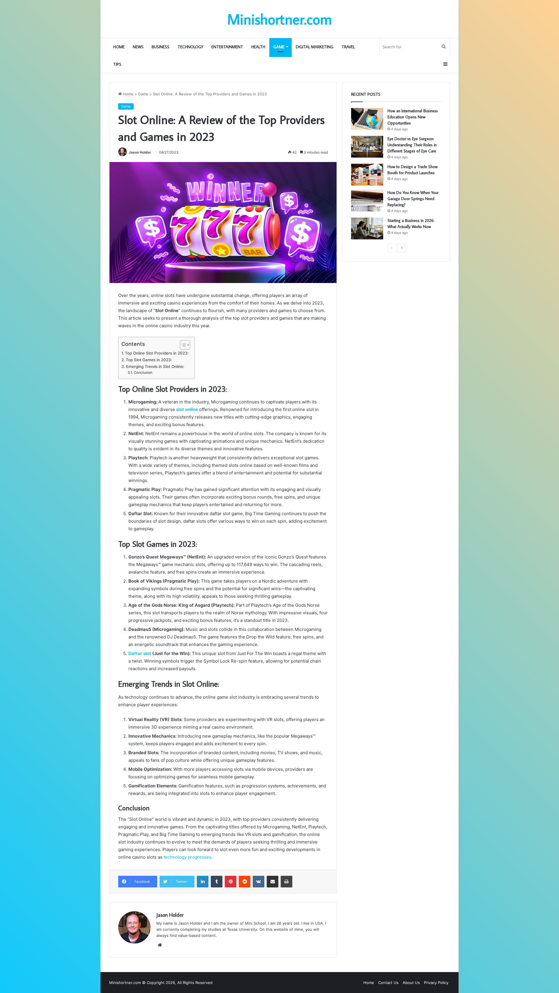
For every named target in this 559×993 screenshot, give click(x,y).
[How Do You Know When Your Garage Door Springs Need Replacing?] (367, 200)
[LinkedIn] (202, 881)
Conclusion (143, 372)
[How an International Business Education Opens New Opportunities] (367, 119)
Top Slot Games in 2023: (149, 359)
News (138, 46)
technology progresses (186, 857)
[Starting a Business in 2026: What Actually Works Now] (367, 228)
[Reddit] (244, 881)
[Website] (159, 945)
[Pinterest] (230, 881)
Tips (117, 64)
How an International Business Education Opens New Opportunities (413, 117)
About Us (411, 982)
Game (278, 46)
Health (258, 46)
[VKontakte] (258, 881)
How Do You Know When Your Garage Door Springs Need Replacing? (413, 198)
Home (119, 46)
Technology (190, 46)
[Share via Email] (272, 881)
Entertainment (227, 46)
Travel (348, 46)
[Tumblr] (216, 881)
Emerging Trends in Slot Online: (155, 366)
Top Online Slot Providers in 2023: (157, 353)
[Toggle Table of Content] (182, 345)
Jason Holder (140, 152)
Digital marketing (314, 46)
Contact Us (388, 982)
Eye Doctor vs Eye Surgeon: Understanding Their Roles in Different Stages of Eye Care (412, 145)
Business (160, 46)
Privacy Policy (436, 982)
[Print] (286, 881)
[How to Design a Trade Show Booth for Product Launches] (367, 175)
